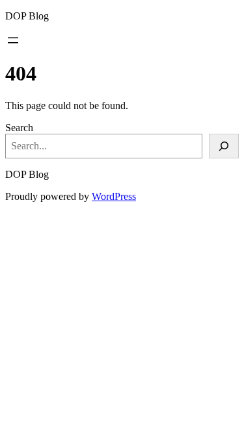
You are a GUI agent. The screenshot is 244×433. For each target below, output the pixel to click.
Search (19, 127)
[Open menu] (13, 40)
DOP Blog (27, 15)
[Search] (224, 146)
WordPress (114, 196)
